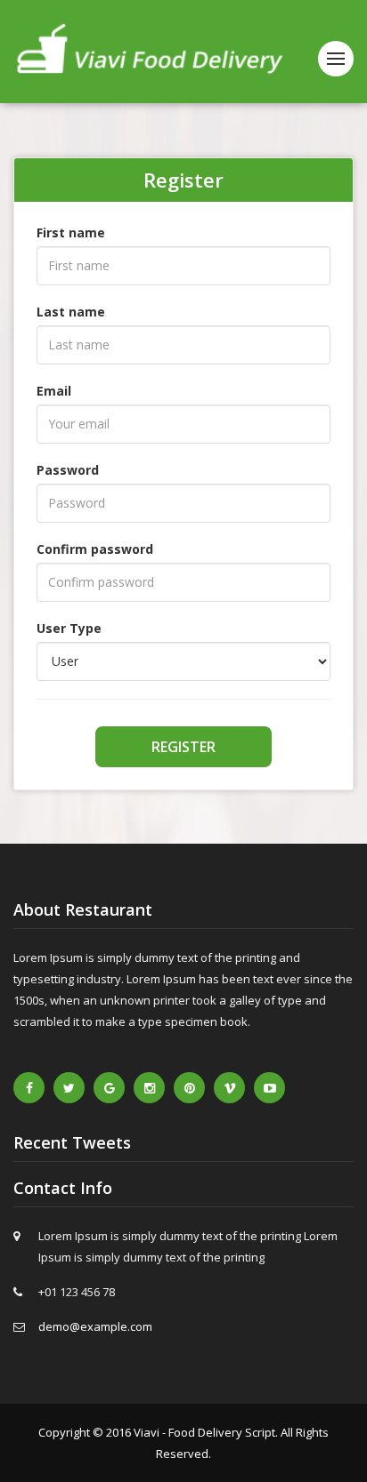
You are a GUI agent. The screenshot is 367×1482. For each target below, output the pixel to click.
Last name (71, 311)
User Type (69, 628)
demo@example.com (95, 1326)
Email (54, 390)
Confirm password (95, 549)
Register (183, 747)
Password (68, 469)
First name (71, 232)
